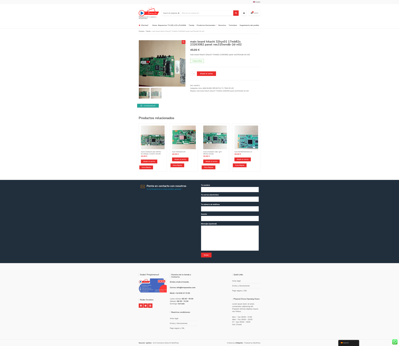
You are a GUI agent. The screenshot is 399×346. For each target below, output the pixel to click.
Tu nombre (205, 185)
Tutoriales (233, 25)
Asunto (204, 214)
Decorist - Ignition (145, 343)
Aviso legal (174, 318)
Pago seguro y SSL (177, 328)
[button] (183, 42)
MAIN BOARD (207, 88)
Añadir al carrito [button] (149, 161)
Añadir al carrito (206, 74)
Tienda (191, 25)
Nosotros (222, 25)
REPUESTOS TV (218, 88)
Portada (141, 31)
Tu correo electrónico (210, 195)
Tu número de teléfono (210, 204)
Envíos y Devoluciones (178, 323)
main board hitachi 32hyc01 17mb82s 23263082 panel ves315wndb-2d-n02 (223, 91)
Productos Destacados (206, 25)
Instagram (145, 305)
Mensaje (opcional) (209, 224)
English (258, 2)
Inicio (200, 88)
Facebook (141, 305)
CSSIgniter (239, 343)
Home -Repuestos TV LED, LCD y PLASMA (169, 25)
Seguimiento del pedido (249, 25)
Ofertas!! (144, 25)
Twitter (150, 305)
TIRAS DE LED (229, 88)
